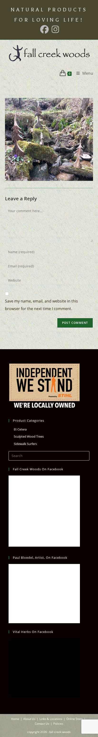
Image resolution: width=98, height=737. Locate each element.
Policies (58, 724)
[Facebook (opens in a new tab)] (44, 29)
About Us (29, 719)
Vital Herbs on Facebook (33, 632)
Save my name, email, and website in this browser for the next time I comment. (41, 304)
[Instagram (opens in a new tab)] (54, 29)
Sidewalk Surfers (25, 444)
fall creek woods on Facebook (38, 469)
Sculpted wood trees (29, 436)
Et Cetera (20, 429)
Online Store (74, 719)
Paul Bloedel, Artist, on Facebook (40, 557)
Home (15, 719)
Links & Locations (50, 719)
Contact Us (42, 724)
